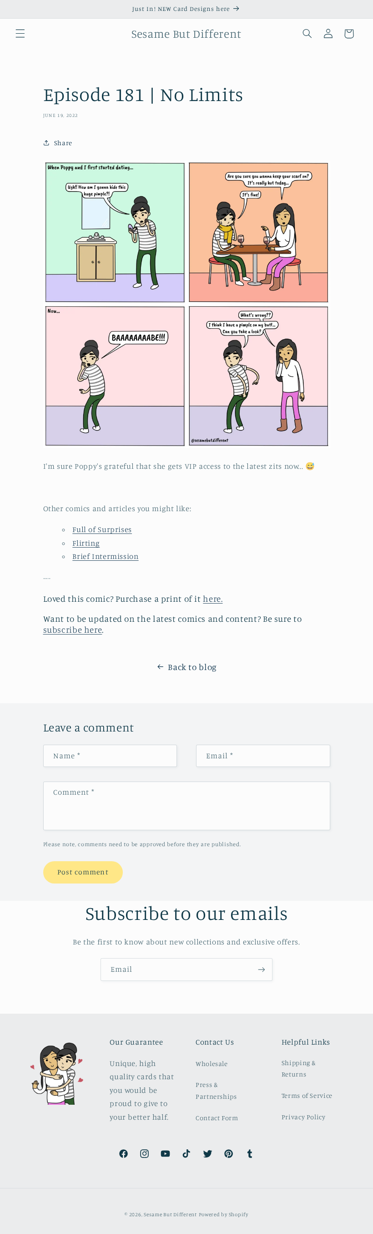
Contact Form (217, 1118)
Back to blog (192, 666)
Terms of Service (307, 1095)
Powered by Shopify (223, 1214)
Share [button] (63, 143)
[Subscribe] (261, 969)
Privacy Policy (304, 1117)
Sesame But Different (170, 1214)
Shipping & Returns (299, 1068)
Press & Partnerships (216, 1090)
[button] (20, 33)
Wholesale (212, 1063)
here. (212, 598)
